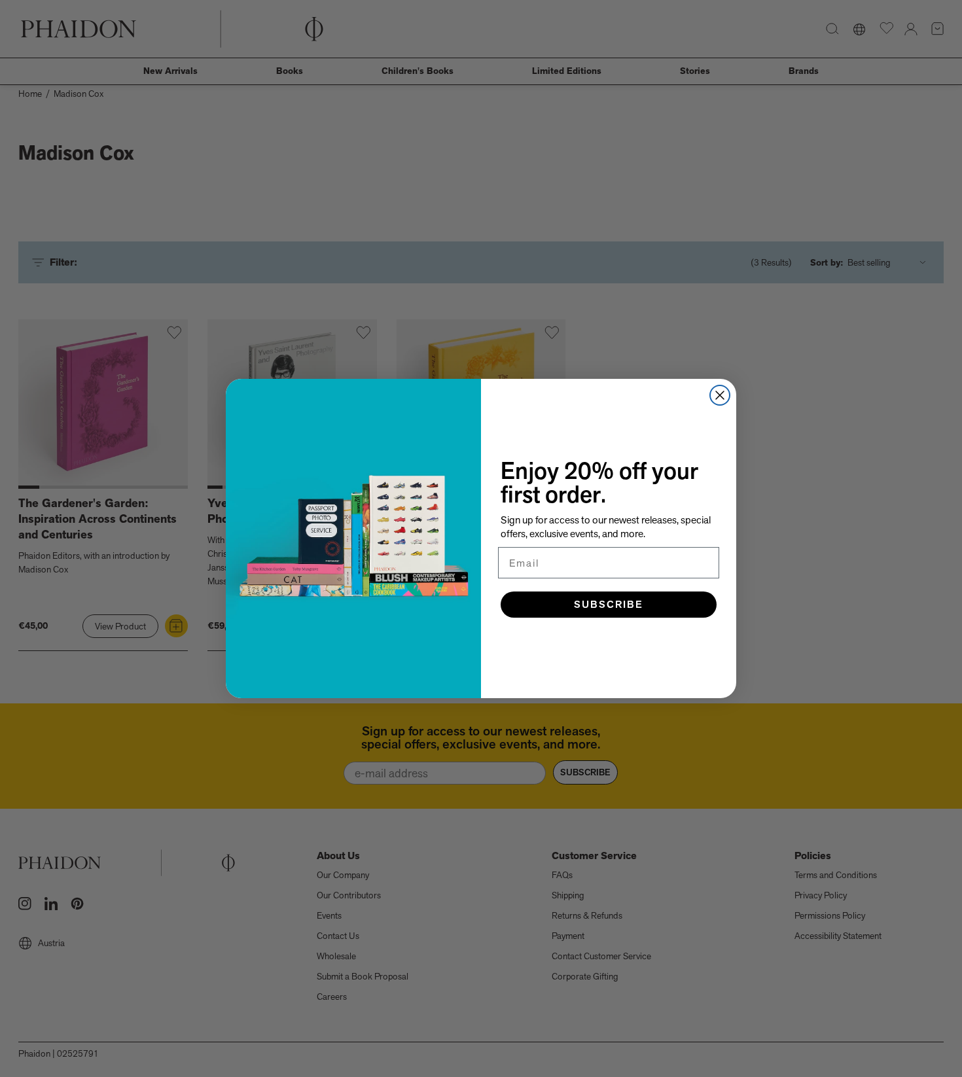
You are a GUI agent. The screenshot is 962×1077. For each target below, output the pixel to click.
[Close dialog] (720, 395)
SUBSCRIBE (608, 604)
